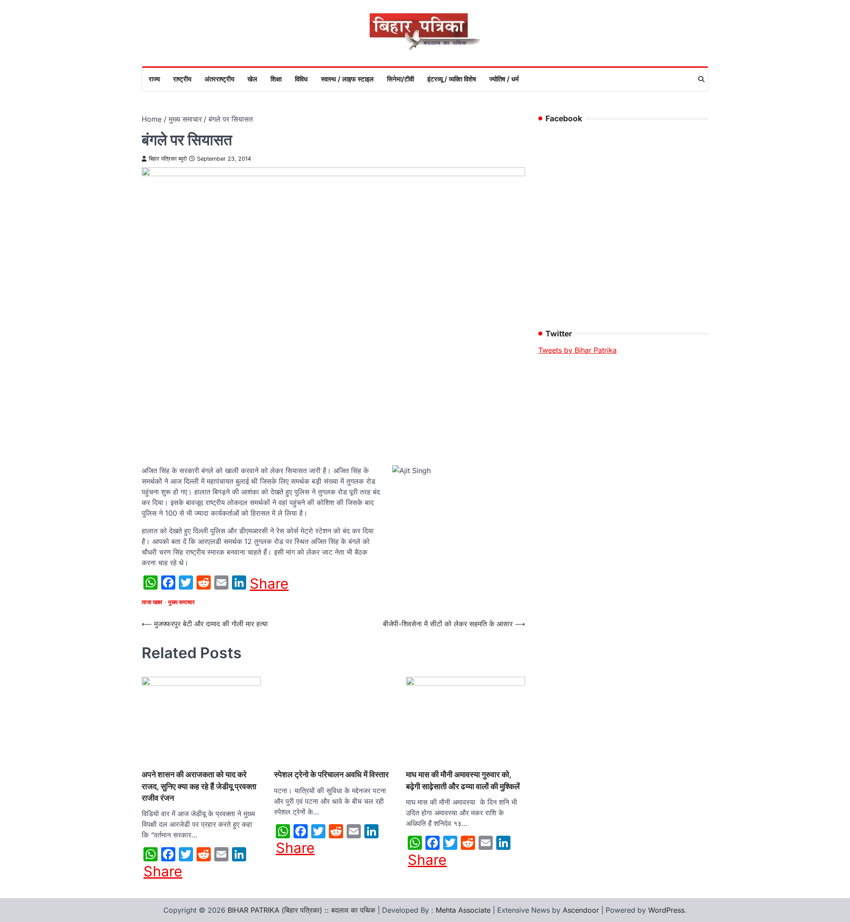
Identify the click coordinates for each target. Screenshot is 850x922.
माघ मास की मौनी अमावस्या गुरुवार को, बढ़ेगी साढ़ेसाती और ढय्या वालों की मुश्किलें (463, 780)
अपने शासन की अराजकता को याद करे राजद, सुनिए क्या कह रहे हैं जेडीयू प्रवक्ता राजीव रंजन (199, 786)
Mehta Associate (464, 910)
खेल (252, 79)
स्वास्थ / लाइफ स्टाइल (347, 79)
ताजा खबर (152, 602)
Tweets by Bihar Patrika (577, 350)
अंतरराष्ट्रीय (219, 79)
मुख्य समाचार (181, 602)
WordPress (666, 910)
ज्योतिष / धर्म (504, 79)
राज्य (154, 79)
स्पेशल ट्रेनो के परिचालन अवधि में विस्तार (331, 774)
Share (269, 584)
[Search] (701, 79)
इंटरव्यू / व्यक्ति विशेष (451, 79)
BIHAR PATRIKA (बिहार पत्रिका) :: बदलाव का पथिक (301, 910)
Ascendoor (581, 910)
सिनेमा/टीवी (400, 79)
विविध (301, 79)
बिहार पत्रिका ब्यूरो (168, 158)
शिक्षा (276, 79)
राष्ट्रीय (182, 79)
